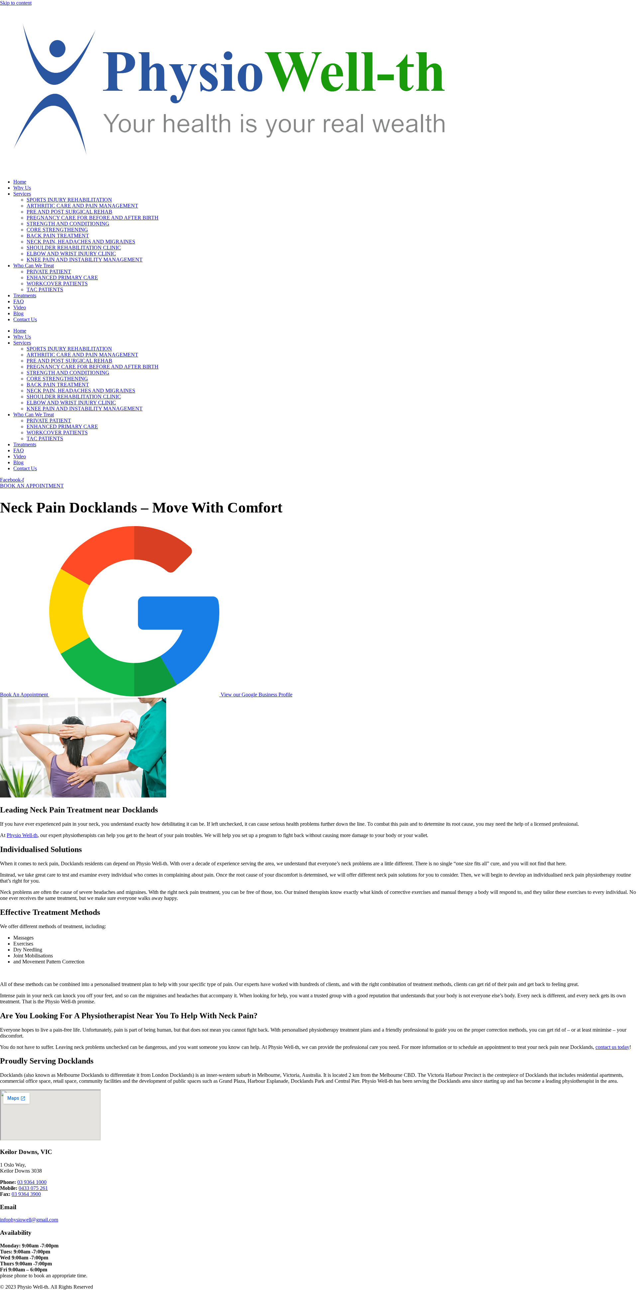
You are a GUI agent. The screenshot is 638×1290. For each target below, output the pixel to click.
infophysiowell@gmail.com (29, 1219)
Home (19, 182)
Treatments (24, 295)
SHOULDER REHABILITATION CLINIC (74, 247)
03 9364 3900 (26, 1194)
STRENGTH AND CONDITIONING (68, 223)
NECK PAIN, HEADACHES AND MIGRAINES (81, 241)
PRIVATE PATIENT (49, 271)
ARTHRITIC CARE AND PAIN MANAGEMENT (82, 206)
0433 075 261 (33, 1188)
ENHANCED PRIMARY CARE (62, 277)
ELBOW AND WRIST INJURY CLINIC (71, 253)
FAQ (18, 301)
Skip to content (16, 3)
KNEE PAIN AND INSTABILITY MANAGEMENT (85, 259)
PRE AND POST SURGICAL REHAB (69, 212)
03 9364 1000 (32, 1182)
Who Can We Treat (33, 265)
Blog (18, 313)
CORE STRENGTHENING (57, 229)
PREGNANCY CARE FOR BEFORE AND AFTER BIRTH (93, 217)
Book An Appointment (24, 694)
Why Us (22, 188)
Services (22, 194)
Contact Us (25, 319)
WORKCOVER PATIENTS (57, 283)
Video (19, 307)
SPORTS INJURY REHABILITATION (69, 200)
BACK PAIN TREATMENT (58, 235)
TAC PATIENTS (45, 289)
